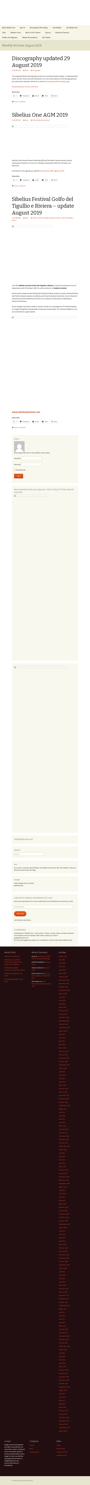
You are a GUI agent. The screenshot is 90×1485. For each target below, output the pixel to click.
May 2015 (62, 1400)
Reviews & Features (62, 32)
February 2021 (63, 1170)
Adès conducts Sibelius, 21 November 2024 (41, 975)
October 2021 (63, 1143)
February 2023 (63, 1089)
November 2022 (64, 1099)
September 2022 (64, 1106)
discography (36, 70)
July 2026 (62, 960)
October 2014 (63, 1424)
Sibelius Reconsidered (29, 37)
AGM (33, 120)
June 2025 (62, 1000)
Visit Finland (46, 37)
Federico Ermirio (37, 218)
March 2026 (62, 973)
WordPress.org (62, 1455)
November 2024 (64, 1021)
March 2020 (62, 1204)
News (26, 70)
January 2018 (63, 1292)
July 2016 (62, 1353)
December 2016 (64, 1336)
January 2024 (63, 1055)
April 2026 (62, 970)
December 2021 (64, 1136)
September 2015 (64, 1387)
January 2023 (63, 1092)
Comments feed (62, 1452)
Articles (31, 1445)
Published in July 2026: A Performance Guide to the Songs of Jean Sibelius (13, 962)
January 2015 (63, 1414)
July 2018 (62, 1272)
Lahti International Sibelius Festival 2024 (41, 983)
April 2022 (62, 1122)
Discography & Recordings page (57, 81)
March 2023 (62, 1085)
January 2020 (63, 1211)
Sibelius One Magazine (9, 37)
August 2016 (63, 1350)
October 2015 (63, 1383)
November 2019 (64, 1217)
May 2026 (62, 967)
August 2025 (63, 994)
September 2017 (64, 1306)
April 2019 (62, 1241)
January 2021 (63, 1173)
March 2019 (62, 1245)
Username (17, 458)
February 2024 (63, 1051)
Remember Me (20, 470)
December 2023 (64, 1058)
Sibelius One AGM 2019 (40, 115)
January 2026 (63, 977)
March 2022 (62, 1126)
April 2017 (62, 1322)
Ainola (38, 120)
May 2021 (62, 1160)
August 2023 (63, 1068)
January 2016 (63, 1373)
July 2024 (62, 1034)
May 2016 (62, 1360)
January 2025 (63, 1014)
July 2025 (62, 997)
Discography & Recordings (39, 28)
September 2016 (64, 1346)
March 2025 (62, 1007)
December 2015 (64, 1377)
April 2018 (62, 1282)
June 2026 (62, 963)
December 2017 (64, 1295)
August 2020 (63, 1187)
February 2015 (63, 1411)
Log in (58, 1445)
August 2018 (63, 1268)
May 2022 (62, 1119)
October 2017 (63, 1302)
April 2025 (62, 1004)
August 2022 (63, 1109)
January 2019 (63, 1251)
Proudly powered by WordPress (22, 1481)
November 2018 (64, 1258)
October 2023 (63, 1061)
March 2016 (62, 1367)
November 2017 (64, 1299)
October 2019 (63, 1221)
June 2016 (62, 1356)
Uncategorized (34, 1452)
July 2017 (62, 1312)
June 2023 (62, 1075)
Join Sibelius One (72, 28)
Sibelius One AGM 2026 (11, 956)
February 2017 (63, 1329)
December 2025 (64, 980)
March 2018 (62, 1285)
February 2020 (63, 1207)
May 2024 (62, 1041)
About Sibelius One (8, 28)
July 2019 (62, 1231)
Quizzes (48, 32)
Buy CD (22, 28)
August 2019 (63, 1228)
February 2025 (63, 1011)
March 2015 (62, 1407)
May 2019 (62, 1238)
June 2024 (62, 1038)
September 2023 (64, 1065)
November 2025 (64, 983)
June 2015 (62, 1397)
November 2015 (64, 1380)
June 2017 (62, 1316)
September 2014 (64, 1428)
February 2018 (63, 1289)
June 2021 (62, 1156)
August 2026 (63, 956)
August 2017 (63, 1309)
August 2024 (63, 1031)
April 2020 (62, 1200)
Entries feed (61, 1449)
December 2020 (64, 1177)
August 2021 (63, 1150)
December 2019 (64, 1214)
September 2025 (64, 990)
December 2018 (64, 1255)
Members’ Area (16, 32)
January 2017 (63, 1333)
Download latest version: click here (25, 87)
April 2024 (62, 1044)
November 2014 (64, 1421)
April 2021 (62, 1163)
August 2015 (63, 1390)
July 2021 (62, 1153)
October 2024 (63, 1024)
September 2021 (64, 1146)
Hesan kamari (45, 120)
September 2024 (64, 1028)
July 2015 (62, 1394)
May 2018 (62, 1278)
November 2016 (64, 1339)
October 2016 (63, 1343)
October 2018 (63, 1261)
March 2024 (62, 1048)
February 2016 (63, 1370)
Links (4, 32)
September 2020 (64, 1183)
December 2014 (64, 1417)
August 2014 (63, 1431)
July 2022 (62, 1112)
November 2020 (64, 1180)
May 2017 (62, 1319)
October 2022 (63, 1102)
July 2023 (62, 1072)
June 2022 (62, 1116)
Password (17, 464)
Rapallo (46, 218)
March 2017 (62, 1326)
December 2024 (64, 1017)
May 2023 (62, 1078)
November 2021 (64, 1139)
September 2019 (64, 1224)
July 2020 (62, 1190)
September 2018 (64, 1265)
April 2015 (62, 1404)
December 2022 (64, 1095)
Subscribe (20, 914)
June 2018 (62, 1275)
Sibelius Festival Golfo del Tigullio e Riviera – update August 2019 (43, 206)
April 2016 (62, 1363)
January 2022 (63, 1133)
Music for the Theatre (32, 32)
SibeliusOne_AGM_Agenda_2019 (52, 171)
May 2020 (62, 1197)
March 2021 (62, 1167)
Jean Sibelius (56, 28)
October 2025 (63, 987)
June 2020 (62, 1194)
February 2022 (63, 1129)
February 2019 (63, 1248)
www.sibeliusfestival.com (26, 412)
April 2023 (62, 1082)
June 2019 (62, 1234)
